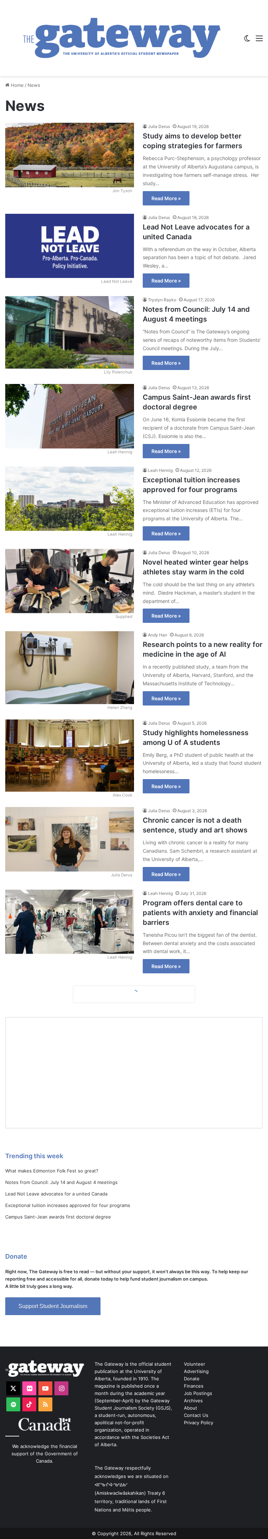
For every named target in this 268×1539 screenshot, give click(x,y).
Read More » (166, 198)
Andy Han (157, 635)
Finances (193, 1386)
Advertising (196, 1371)
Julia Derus (159, 126)
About (190, 1408)
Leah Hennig (160, 470)
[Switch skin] (247, 40)
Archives (193, 1400)
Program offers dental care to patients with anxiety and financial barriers (200, 913)
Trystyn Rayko (162, 299)
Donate (192, 1378)
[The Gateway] (121, 38)
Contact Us (196, 1415)
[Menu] (259, 40)
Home (16, 85)
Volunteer (194, 1364)
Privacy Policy (198, 1422)
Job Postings (198, 1393)
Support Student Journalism (52, 1306)
